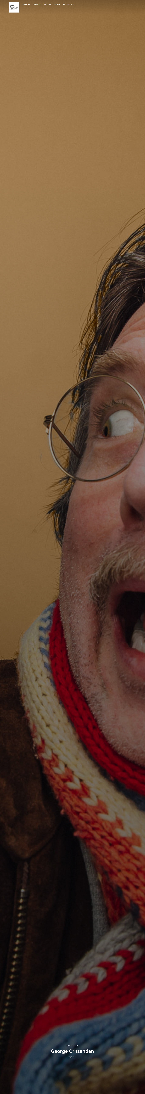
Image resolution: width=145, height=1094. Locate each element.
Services (47, 4)
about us (26, 4)
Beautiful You (72, 1046)
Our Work (37, 4)
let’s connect (68, 4)
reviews (57, 4)
